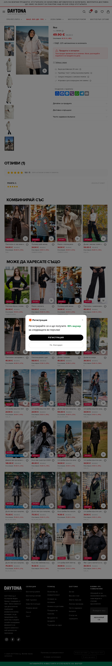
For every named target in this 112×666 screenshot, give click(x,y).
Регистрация (56, 337)
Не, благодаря (56, 345)
